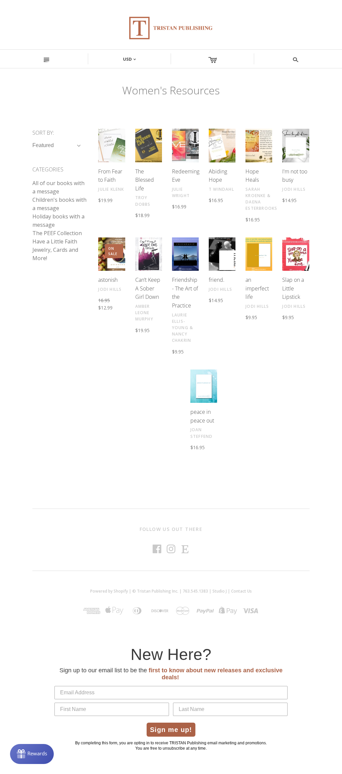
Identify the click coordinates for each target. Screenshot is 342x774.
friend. (216, 279)
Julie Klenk (111, 189)
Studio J (219, 591)
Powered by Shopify (109, 591)
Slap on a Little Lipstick (293, 288)
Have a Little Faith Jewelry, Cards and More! (55, 250)
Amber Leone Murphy (144, 312)
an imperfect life (257, 288)
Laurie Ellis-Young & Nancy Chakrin (182, 327)
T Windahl (221, 189)
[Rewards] (32, 754)
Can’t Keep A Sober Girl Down (147, 288)
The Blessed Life (144, 180)
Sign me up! (171, 729)
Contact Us (241, 591)
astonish (108, 279)
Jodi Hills (294, 189)
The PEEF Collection (57, 233)
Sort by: (43, 132)
